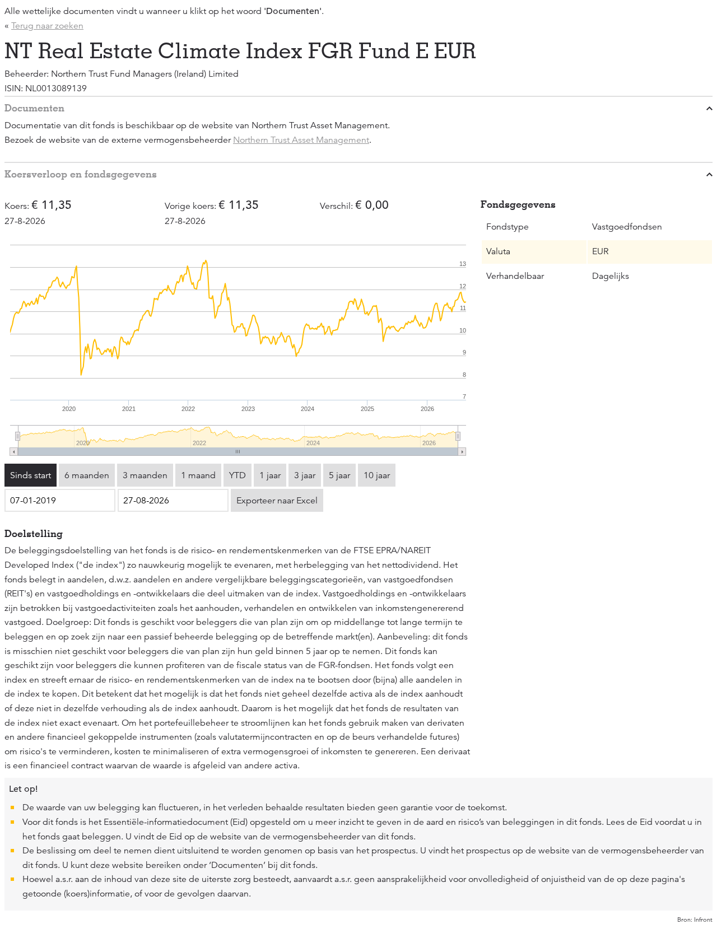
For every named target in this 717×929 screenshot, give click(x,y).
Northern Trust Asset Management (301, 140)
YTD (237, 475)
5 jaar (339, 475)
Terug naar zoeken (47, 25)
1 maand (198, 475)
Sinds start (30, 475)
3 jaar (304, 475)
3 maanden (145, 475)
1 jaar (270, 475)
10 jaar (377, 475)
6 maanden (86, 475)
